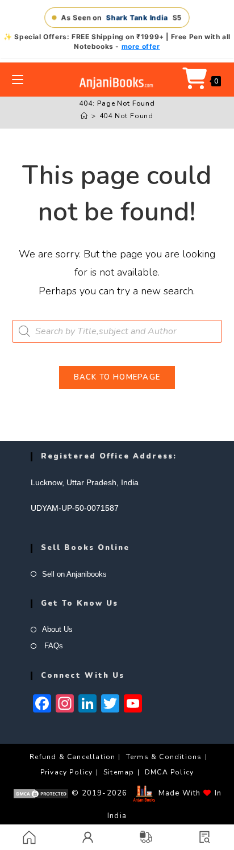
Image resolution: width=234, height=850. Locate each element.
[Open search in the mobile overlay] (117, 331)
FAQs (52, 645)
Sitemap (118, 772)
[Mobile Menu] (17, 79)
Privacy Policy (66, 772)
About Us (57, 629)
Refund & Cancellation (72, 756)
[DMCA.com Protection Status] (40, 793)
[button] (205, 837)
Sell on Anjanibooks (74, 574)
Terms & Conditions (164, 756)
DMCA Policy (169, 772)
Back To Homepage (117, 377)
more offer (141, 46)
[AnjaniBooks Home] (117, 83)
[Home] (84, 115)
